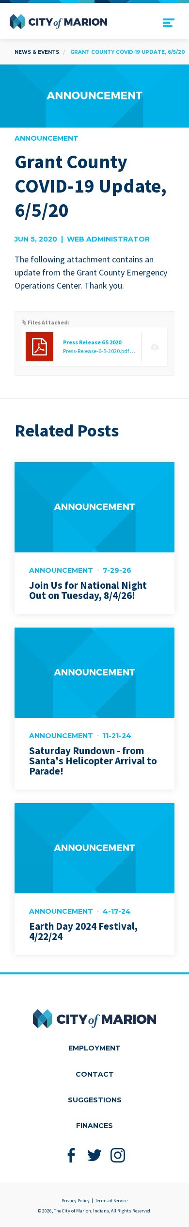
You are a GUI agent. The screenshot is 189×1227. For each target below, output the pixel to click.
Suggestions (95, 1100)
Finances (94, 1125)
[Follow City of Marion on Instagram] (118, 1155)
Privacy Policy (76, 1200)
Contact (95, 1074)
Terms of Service (111, 1200)
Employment (94, 1048)
